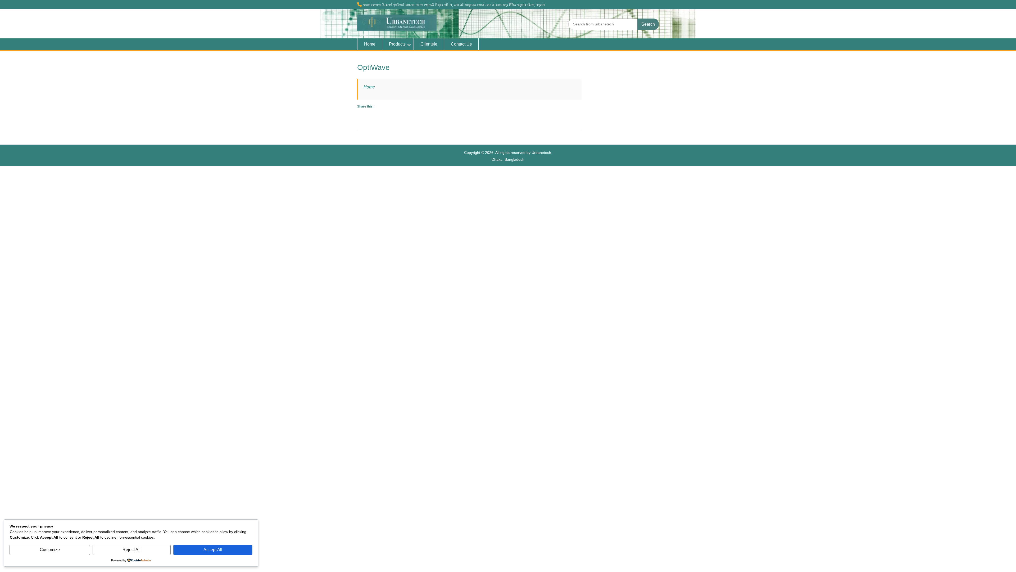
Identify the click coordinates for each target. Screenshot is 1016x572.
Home (369, 44)
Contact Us (461, 44)
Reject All (131, 549)
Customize (50, 549)
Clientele (428, 44)
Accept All (212, 549)
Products (397, 44)
